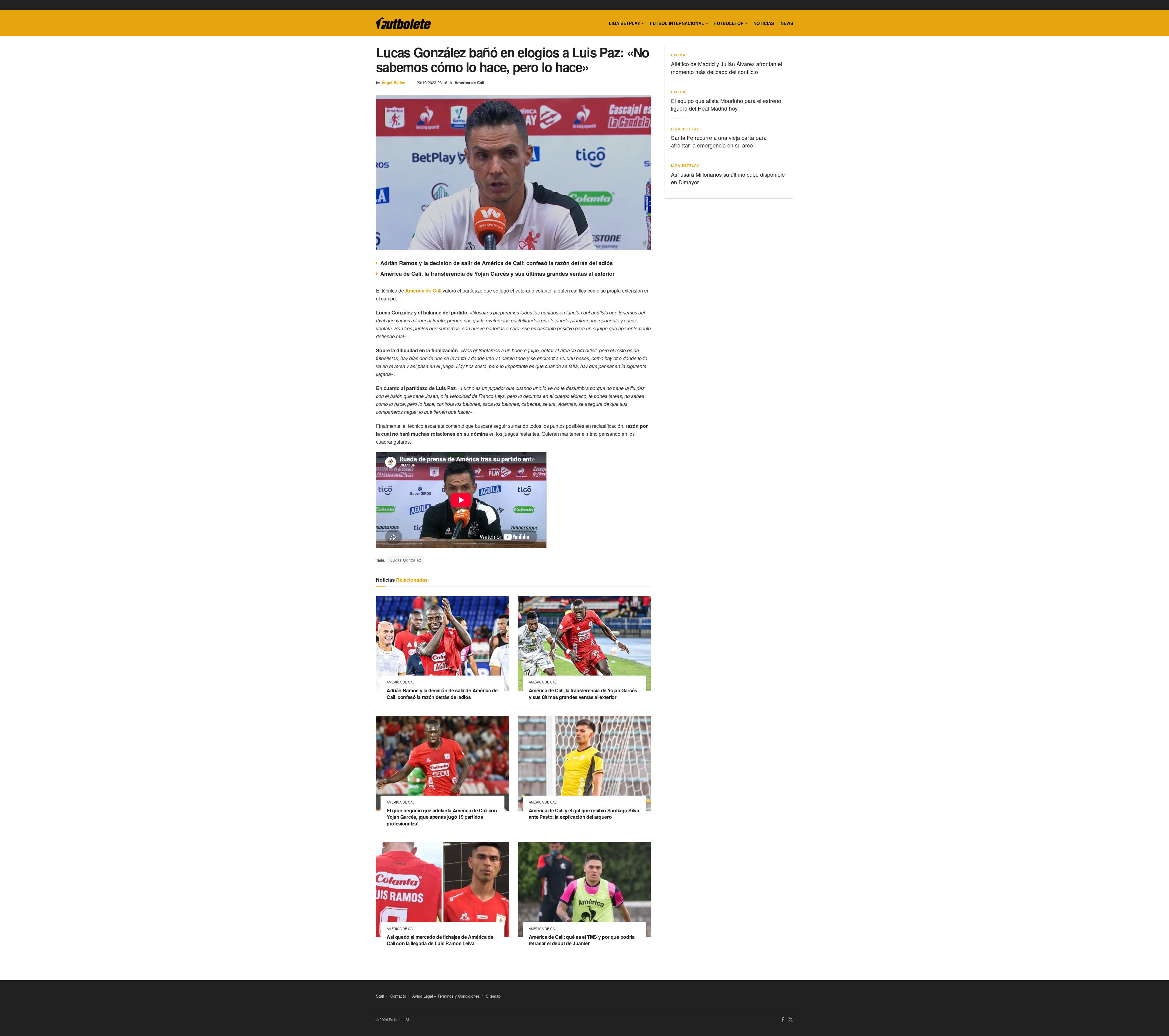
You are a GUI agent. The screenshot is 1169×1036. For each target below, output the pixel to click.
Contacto (398, 996)
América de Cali (469, 82)
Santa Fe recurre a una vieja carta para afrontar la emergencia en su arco (719, 141)
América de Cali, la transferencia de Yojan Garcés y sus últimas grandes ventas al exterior (497, 274)
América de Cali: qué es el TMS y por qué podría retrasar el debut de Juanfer (582, 940)
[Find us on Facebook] (782, 1019)
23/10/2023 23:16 (432, 82)
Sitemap (493, 996)
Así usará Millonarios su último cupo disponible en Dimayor (728, 178)
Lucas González (405, 559)
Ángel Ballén (393, 82)
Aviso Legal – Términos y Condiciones (446, 996)
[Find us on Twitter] (790, 1019)
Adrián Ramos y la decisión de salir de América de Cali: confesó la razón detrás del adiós (496, 263)
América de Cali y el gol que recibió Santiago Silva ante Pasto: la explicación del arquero (584, 814)
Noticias (763, 23)
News (787, 23)
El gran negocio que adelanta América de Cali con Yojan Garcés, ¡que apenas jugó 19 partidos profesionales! (442, 817)
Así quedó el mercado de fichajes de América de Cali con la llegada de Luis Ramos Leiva (440, 940)
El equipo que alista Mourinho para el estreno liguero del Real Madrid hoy (726, 104)
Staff (380, 996)
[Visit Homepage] (403, 23)
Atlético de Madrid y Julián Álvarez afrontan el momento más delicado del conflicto (726, 67)
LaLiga (678, 55)
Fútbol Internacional (677, 23)
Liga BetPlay (685, 128)
